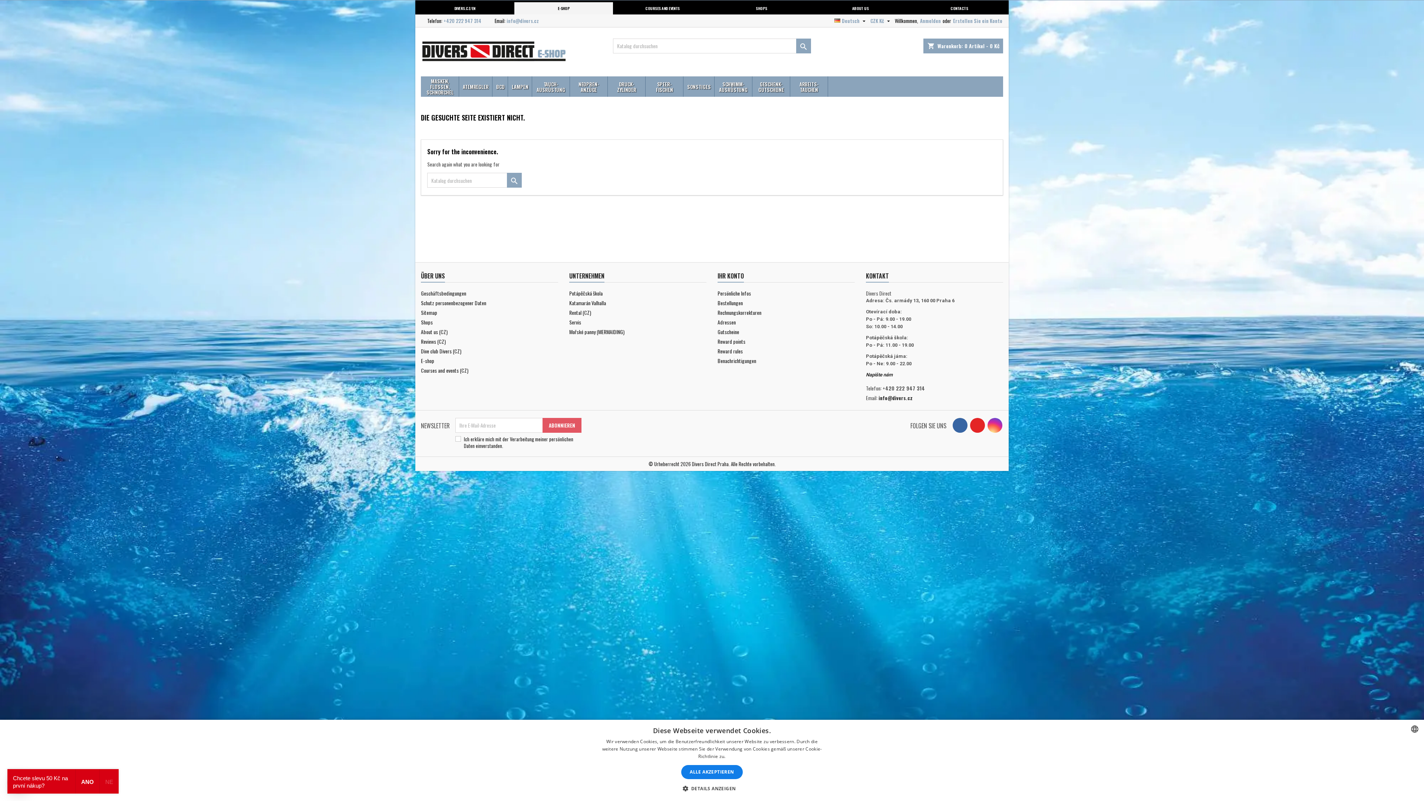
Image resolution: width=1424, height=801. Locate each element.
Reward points (731, 341)
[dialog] (712, 760)
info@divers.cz (523, 20)
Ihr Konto (731, 275)
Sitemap (429, 312)
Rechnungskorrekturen (739, 312)
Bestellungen (730, 303)
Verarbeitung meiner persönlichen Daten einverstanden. (518, 442)
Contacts (959, 8)
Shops (761, 8)
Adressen (727, 322)
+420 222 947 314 (462, 20)
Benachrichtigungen (737, 361)
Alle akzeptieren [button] (712, 772)
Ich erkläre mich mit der (518, 442)
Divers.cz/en (464, 8)
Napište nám (879, 375)
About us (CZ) (434, 332)
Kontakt (877, 275)
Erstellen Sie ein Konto (977, 20)
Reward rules (730, 351)
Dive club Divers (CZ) (441, 351)
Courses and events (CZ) (444, 370)
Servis (575, 322)
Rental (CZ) (580, 312)
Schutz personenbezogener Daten (453, 303)
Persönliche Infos (734, 293)
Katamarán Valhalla (587, 303)
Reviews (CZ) (433, 341)
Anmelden (930, 20)
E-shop (564, 8)
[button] (712, 788)
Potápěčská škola (586, 293)
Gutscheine (728, 332)
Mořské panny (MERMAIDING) (596, 332)
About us (860, 8)
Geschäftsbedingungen (443, 293)
